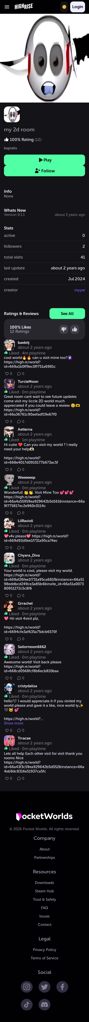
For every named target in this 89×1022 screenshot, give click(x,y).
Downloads (44, 883)
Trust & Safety (44, 899)
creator (11, 290)
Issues (44, 916)
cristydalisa (27, 686)
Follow (48, 170)
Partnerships (44, 857)
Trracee (24, 738)
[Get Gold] (64, 6)
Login (77, 6)
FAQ (44, 908)
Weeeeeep (26, 477)
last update (14, 268)
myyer (79, 290)
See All (67, 313)
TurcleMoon (28, 381)
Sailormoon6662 (32, 647)
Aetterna (25, 429)
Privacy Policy (44, 950)
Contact (44, 924)
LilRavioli (25, 521)
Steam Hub (44, 891)
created (11, 279)
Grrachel (25, 603)
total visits (13, 257)
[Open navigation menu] (7, 6)
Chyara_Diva (29, 555)
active (9, 235)
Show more (13, 723)
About (45, 849)
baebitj (23, 342)
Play (48, 160)
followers (13, 246)
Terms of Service (44, 958)
